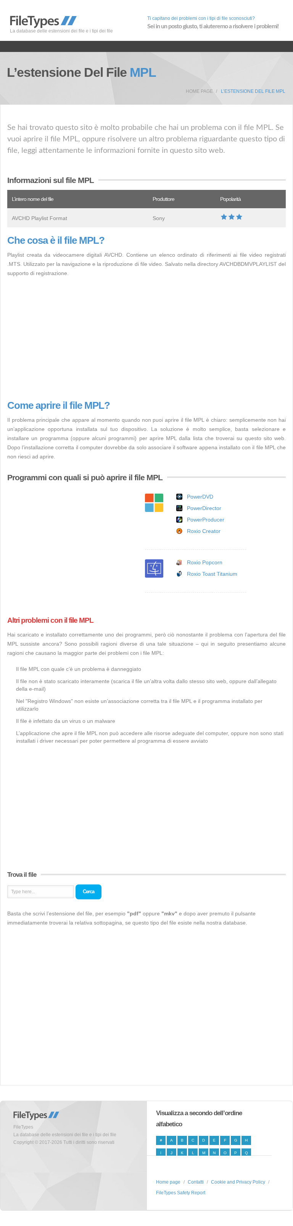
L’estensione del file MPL (253, 91)
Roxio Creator (204, 531)
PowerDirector (204, 508)
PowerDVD (200, 497)
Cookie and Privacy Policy (238, 1182)
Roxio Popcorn (204, 562)
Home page (199, 91)
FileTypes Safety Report (180, 1192)
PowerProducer (205, 520)
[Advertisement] (146, 338)
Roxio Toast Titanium (212, 574)
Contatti (196, 1182)
